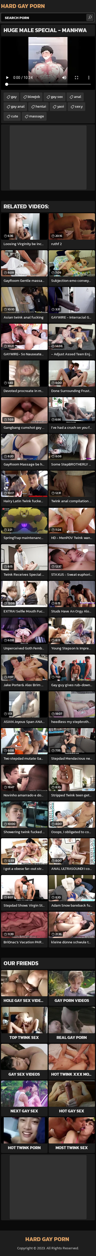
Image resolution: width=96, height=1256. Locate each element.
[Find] (89, 17)
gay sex (57, 96)
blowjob (34, 96)
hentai (41, 106)
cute (14, 116)
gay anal (18, 106)
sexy (79, 106)
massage (36, 116)
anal (77, 96)
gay (14, 96)
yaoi (60, 106)
